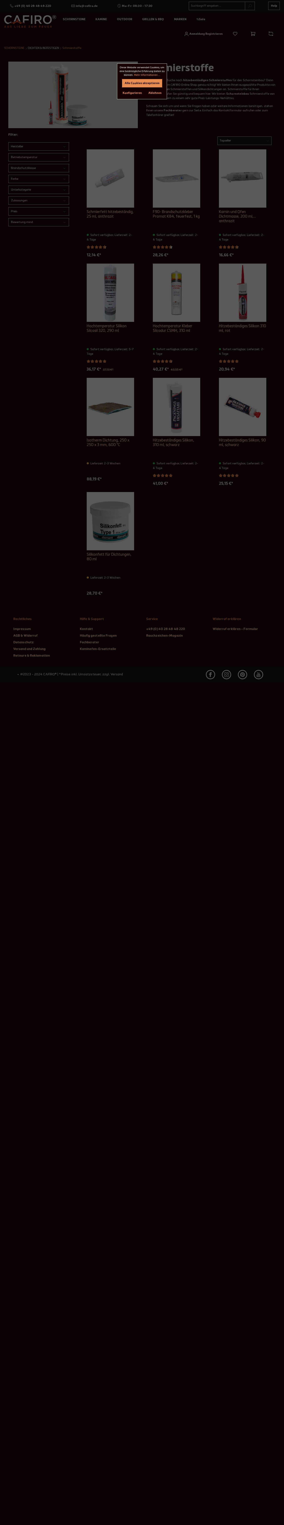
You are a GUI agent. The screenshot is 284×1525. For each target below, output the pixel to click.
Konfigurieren (132, 93)
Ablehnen (155, 93)
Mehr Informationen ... (147, 75)
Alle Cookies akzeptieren (142, 83)
